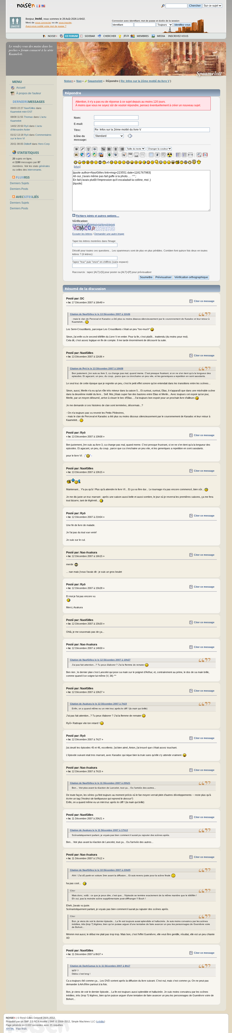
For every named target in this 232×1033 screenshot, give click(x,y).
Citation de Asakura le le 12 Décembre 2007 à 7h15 (98, 703)
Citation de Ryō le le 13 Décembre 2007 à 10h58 (96, 368)
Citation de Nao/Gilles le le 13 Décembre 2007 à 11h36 (100, 314)
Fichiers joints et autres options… (97, 215)
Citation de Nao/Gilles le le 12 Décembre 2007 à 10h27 (100, 660)
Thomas (28, 117)
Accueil (20, 87)
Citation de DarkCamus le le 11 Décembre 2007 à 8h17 (100, 966)
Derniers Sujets (19, 183)
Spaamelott (210, 73)
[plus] (77, 166)
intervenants (34, 169)
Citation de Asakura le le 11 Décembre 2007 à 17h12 (99, 830)
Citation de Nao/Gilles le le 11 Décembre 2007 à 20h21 (100, 783)
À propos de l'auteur (28, 93)
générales (44, 166)
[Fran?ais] (38, 6)
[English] (43, 6)
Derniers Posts (19, 189)
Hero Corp (44, 143)
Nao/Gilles (29, 108)
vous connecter (43, 22)
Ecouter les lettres (82, 233)
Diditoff (27, 143)
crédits (100, 1021)
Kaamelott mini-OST (21, 111)
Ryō (26, 126)
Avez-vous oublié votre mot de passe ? (46, 26)
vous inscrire (65, 22)
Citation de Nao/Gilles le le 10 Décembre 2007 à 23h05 (100, 870)
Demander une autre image (109, 233)
